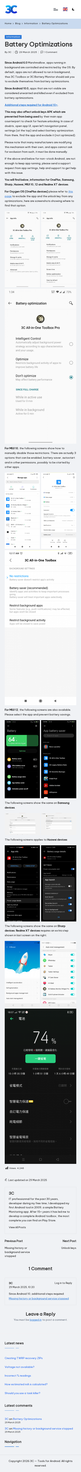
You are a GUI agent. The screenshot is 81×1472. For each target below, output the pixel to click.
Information (13, 36)
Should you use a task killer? (22, 1393)
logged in (36, 1319)
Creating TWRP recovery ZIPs (24, 1358)
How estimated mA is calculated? (26, 1384)
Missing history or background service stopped (39, 1298)
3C (11, 1193)
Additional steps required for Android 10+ (31, 105)
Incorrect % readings (18, 1375)
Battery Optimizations (27, 1419)
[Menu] (55, 9)
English (66, 11)
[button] (65, 9)
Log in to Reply (63, 1283)
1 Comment (50, 52)
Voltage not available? (19, 1367)
